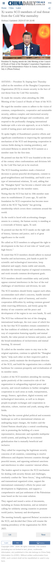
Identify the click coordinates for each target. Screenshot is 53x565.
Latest (18, 8)
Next (43, 535)
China (11, 8)
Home (3, 8)
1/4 (9, 535)
